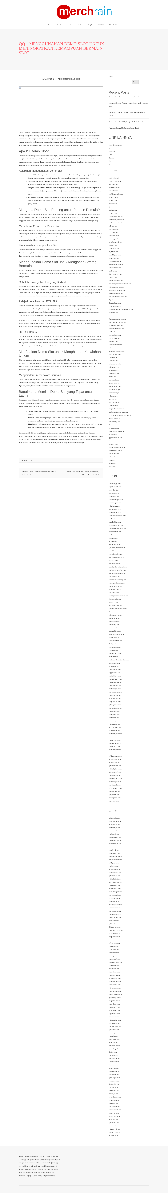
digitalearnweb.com (115, 487)
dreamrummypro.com (116, 499)
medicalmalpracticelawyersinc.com (120, 415)
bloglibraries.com (114, 592)
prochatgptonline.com (116, 239)
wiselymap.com (114, 236)
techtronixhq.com (114, 818)
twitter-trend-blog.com (116, 280)
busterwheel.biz (114, 373)
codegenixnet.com (114, 762)
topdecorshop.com (114, 422)
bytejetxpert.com (114, 794)
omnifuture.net (113, 191)
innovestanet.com (114, 1046)
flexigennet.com (114, 644)
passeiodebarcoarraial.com (117, 516)
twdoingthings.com (115, 631)
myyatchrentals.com (115, 554)
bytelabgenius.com (115, 705)
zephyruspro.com (114, 1033)
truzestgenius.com (114, 933)
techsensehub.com (114, 831)
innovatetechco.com (115, 708)
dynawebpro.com (114, 1078)
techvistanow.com (114, 898)
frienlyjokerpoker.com (116, 264)
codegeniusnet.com (115, 869)
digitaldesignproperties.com (118, 528)
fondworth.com (114, 519)
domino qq (49, 1172)
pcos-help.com (113, 197)
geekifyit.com (113, 560)
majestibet (22, 1176)
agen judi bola (44, 1159)
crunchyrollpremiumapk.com (118, 567)
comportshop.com (114, 418)
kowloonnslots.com (115, 268)
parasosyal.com (114, 602)
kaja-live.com (113, 245)
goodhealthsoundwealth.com (118, 608)
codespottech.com (114, 663)
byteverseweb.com (115, 988)
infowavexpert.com (115, 721)
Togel (90, 25)
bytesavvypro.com (114, 740)
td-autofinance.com (115, 261)
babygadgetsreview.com (116, 287)
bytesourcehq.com (114, 876)
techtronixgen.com (115, 689)
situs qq (53, 1156)
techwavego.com (114, 949)
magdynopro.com (114, 711)
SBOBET (100, 25)
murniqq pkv (47, 1163)
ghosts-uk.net (113, 207)
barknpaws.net (113, 538)
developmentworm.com (116, 441)
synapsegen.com (114, 1081)
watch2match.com (114, 402)
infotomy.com (113, 657)
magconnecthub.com (115, 991)
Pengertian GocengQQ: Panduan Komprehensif (124, 128)
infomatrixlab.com (115, 981)
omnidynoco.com (114, 1106)
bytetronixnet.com (114, 791)
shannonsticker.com (115, 509)
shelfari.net (112, 377)
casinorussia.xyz (114, 380)
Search (111, 77)
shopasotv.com (113, 425)
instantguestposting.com (116, 431)
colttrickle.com (113, 184)
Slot (71, 25)
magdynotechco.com (115, 840)
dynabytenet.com (114, 972)
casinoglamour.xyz (115, 386)
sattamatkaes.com (114, 564)
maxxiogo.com (113, 1055)
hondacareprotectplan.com (117, 570)
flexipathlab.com (114, 1084)
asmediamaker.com (115, 544)
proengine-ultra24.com (116, 325)
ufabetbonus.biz (114, 454)
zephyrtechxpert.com (115, 940)
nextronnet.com (114, 1062)
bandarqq (112, 151)
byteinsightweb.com (115, 679)
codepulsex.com (114, 953)
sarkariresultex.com (115, 532)
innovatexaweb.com (115, 837)
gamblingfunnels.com (116, 194)
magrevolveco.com (115, 775)
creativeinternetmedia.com (117, 223)
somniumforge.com (115, 589)
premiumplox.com (115, 354)
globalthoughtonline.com (117, 548)
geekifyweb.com (114, 850)
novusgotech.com (114, 1058)
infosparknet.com (114, 1023)
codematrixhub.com (115, 727)
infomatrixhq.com (114, 901)
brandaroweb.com (114, 1132)
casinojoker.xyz (114, 393)
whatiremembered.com (116, 293)
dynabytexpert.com (115, 1049)
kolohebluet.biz (114, 367)
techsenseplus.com (114, 730)
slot (58, 1156)
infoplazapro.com (114, 714)
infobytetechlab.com (115, 756)
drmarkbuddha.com (115, 306)
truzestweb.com (114, 1113)
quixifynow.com (114, 1030)
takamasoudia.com (115, 628)
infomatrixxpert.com (115, 892)
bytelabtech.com (114, 834)
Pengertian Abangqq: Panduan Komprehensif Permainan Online (127, 114)
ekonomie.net (113, 434)
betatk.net (112, 460)
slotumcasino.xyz (114, 383)
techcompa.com (114, 248)
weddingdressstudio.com (116, 351)
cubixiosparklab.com (115, 904)
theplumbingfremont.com (117, 447)
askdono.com (113, 210)
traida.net (112, 332)
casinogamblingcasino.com (117, 573)
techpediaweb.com (115, 701)
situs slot (111, 158)
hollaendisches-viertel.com (117, 322)
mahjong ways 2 (28, 1166)
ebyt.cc (111, 300)
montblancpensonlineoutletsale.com (120, 284)
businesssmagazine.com (116, 220)
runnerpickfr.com (114, 187)
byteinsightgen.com (115, 743)
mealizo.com (113, 535)
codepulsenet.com (114, 1004)
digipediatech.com (114, 673)
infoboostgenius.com (115, 734)
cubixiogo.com (113, 1094)
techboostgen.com (114, 828)
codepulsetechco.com (115, 882)
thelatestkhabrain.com (116, 525)
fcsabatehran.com (114, 618)
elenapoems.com (114, 612)
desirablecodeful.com (115, 641)
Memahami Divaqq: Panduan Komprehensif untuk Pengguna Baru (128, 104)
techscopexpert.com (115, 698)
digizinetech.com (114, 746)
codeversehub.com (115, 985)
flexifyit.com (113, 1052)
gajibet (35, 1176)
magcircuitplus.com (115, 785)
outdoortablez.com (115, 653)
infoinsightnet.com (115, 872)
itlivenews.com (113, 444)
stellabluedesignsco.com (116, 634)
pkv (110, 161)
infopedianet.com (114, 1001)
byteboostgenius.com (115, 994)
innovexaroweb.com (115, 962)
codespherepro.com (115, 759)
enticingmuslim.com (115, 605)
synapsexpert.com (114, 1116)
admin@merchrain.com (69, 79)
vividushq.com (113, 1087)
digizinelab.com (114, 946)
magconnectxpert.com (116, 930)
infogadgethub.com (115, 821)
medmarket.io (113, 650)
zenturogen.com (114, 1068)
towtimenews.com (114, 576)
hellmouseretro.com (115, 615)
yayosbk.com (113, 357)
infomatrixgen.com (115, 750)
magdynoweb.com (114, 959)
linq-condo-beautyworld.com (118, 296)
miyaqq (29, 1176)
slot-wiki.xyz (113, 399)
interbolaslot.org (114, 490)
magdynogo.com (114, 801)
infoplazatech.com (114, 853)
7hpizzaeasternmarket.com (117, 319)
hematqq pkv (42, 1169)
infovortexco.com (114, 943)
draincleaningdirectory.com (117, 580)
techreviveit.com (114, 718)
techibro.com (113, 271)
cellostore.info (113, 541)
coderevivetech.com (115, 772)
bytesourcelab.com (115, 1020)
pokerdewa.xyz (113, 396)
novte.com (112, 316)
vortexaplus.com (114, 1090)
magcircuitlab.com (115, 917)
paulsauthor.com (114, 637)
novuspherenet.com (115, 1097)
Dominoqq (60, 25)
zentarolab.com (114, 1119)
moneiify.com (113, 551)
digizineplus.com (114, 1013)
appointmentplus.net (115, 438)
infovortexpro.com (115, 782)
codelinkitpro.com (114, 824)
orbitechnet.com (114, 1100)
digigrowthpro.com (115, 181)
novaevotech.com (114, 908)
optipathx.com (113, 1036)
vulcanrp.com (113, 277)
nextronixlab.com (114, 1039)
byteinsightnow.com (115, 769)
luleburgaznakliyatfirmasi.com (118, 596)
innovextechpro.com (115, 692)
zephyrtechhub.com (115, 1110)
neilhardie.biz (113, 361)
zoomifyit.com (113, 1135)
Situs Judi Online (114, 25)
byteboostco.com (114, 924)
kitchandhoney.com (115, 335)
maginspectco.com (115, 798)
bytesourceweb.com (115, 766)
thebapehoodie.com (115, 599)
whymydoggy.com (115, 483)
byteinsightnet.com (115, 879)
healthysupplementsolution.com (119, 660)
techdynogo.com (114, 666)
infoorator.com (113, 313)
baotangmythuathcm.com (117, 583)
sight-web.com (113, 252)
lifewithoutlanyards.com (116, 329)
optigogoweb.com (114, 1129)
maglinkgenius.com (115, 914)
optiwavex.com (114, 1103)
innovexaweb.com (114, 1071)
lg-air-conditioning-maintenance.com (121, 309)
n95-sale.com (113, 226)
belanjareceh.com (114, 506)
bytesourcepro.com (115, 975)
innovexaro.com (114, 1017)
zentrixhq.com (113, 1042)
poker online (34, 1159)
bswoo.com (112, 466)
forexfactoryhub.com (115, 242)
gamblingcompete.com (116, 216)
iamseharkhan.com (115, 522)
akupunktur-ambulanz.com (117, 290)
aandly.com (112, 463)
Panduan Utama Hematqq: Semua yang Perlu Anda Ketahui (128, 97)
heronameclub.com (115, 647)
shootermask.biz (114, 370)
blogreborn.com (114, 229)
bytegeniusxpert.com (115, 856)
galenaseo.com (113, 405)
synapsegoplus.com (115, 997)
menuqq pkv (23, 1156)
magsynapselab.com (115, 685)
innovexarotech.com (115, 778)
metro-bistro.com (114, 338)
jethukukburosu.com (115, 586)
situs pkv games (33, 1156)
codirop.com (113, 204)
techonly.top (113, 213)
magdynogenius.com (115, 682)
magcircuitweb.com (115, 695)
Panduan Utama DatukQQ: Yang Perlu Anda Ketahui (126, 122)
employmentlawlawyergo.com (118, 412)
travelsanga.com (114, 428)
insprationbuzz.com (115, 512)
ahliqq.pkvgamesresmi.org (46, 1176)
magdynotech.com (114, 1007)
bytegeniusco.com (114, 724)
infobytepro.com (114, 863)
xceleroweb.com (114, 1126)
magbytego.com (114, 866)
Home (49, 25)
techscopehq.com (114, 1010)
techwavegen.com (114, 737)
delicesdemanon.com (115, 345)
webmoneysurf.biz (115, 364)
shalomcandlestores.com (116, 557)
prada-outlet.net (114, 178)
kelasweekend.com (115, 457)
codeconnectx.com (115, 888)
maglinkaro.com (114, 969)
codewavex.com (114, 921)
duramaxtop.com (114, 625)
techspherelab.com (115, 978)
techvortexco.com (114, 847)
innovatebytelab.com (115, 860)
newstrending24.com (115, 450)
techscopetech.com (115, 956)
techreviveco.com (114, 965)
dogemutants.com (114, 621)
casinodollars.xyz (114, 389)
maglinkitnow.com (115, 676)
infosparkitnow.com (115, 844)
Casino (80, 25)
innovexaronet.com (115, 895)
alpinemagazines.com (115, 274)
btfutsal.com (113, 200)
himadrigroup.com (115, 255)
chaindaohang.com (115, 303)
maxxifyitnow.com (115, 1026)
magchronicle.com (115, 669)
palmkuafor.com (114, 493)
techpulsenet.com (114, 937)
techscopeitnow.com (115, 788)
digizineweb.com (114, 885)
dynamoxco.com (114, 1065)
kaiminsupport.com (115, 503)
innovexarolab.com (115, 753)
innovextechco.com (115, 911)
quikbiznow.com (114, 1122)
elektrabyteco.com (114, 927)
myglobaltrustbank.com (116, 409)
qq (109, 148)
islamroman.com (114, 258)
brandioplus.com (114, 1074)
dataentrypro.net (114, 496)
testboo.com (112, 348)
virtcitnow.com (113, 232)
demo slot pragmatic (115, 145)
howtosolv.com (113, 341)
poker (110, 155)
